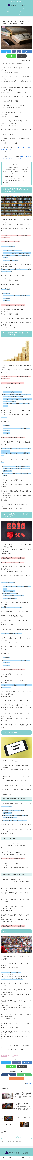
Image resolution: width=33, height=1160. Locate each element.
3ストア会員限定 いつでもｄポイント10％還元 (16, 171)
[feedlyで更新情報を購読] (24, 1074)
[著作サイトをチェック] (8, 1074)
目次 (14, 164)
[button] (21, 56)
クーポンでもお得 (9, 174)
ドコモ (16, 1055)
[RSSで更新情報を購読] (16, 1078)
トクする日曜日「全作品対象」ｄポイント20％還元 (17, 167)
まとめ (6, 182)
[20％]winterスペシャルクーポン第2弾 (15, 180)
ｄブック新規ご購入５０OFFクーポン (15, 176)
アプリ (11, 1055)
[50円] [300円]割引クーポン (13, 178)
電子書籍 (5, 1055)
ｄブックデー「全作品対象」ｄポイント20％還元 (16, 169)
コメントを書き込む (16, 1137)
